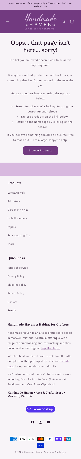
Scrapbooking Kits (19, 235)
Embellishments (17, 218)
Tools (11, 244)
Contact (12, 302)
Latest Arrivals (16, 192)
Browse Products (40, 150)
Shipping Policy (17, 284)
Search (12, 310)
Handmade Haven (33, 452)
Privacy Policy (16, 276)
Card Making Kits (18, 209)
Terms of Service (18, 267)
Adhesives (14, 201)
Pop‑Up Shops (50, 348)
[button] (7, 21)
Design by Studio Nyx (55, 452)
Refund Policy (16, 293)
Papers (12, 227)
